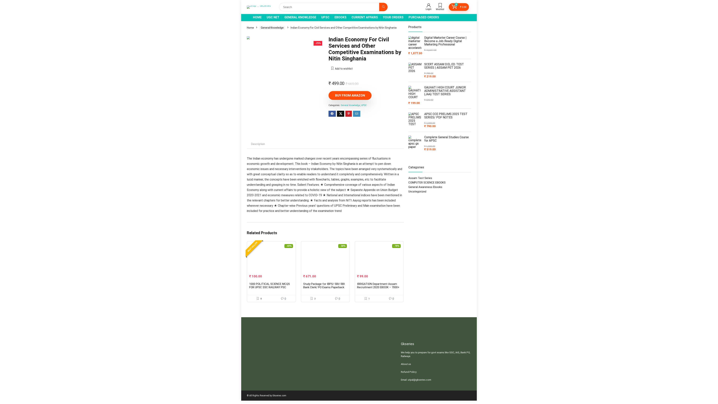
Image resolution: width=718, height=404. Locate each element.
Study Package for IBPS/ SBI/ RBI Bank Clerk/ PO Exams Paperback (324, 285)
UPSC (325, 17)
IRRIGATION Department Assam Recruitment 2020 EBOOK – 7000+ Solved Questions (378, 287)
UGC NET (273, 17)
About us (406, 364)
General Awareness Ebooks (425, 187)
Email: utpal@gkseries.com (416, 379)
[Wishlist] (440, 5)
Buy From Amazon (350, 95)
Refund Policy (408, 372)
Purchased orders (424, 17)
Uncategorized (417, 191)
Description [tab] (258, 144)
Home (257, 17)
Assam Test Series (420, 178)
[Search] (383, 7)
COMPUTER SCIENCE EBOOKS (427, 182)
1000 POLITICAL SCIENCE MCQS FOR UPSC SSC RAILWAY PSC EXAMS (269, 287)
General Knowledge (300, 17)
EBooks (340, 17)
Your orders (393, 17)
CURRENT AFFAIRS (365, 17)
